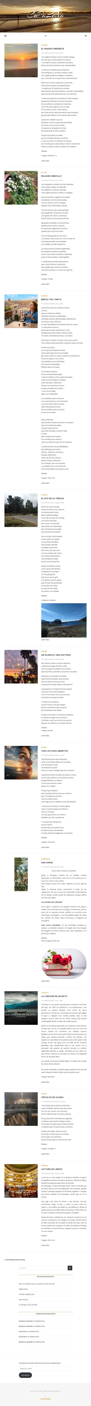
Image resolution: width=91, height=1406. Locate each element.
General (44, 1166)
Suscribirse (25, 1375)
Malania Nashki (49, 53)
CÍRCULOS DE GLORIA (52, 1097)
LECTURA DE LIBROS (51, 1169)
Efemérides (45, 859)
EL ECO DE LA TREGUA (52, 498)
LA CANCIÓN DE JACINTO (54, 996)
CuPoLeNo (45, 14)
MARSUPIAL (23, 1289)
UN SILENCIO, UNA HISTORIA (56, 655)
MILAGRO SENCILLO (51, 176)
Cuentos (45, 993)
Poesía (44, 172)
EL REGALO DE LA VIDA (28, 1305)
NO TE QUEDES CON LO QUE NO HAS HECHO (37, 1284)
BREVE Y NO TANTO (51, 299)
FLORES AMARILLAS (26, 1294)
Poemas (44, 45)
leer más (45, 161)
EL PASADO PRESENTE (52, 49)
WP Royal (57, 1391)
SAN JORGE (47, 863)
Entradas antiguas (15, 1260)
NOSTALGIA (23, 1299)
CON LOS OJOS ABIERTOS (54, 751)
